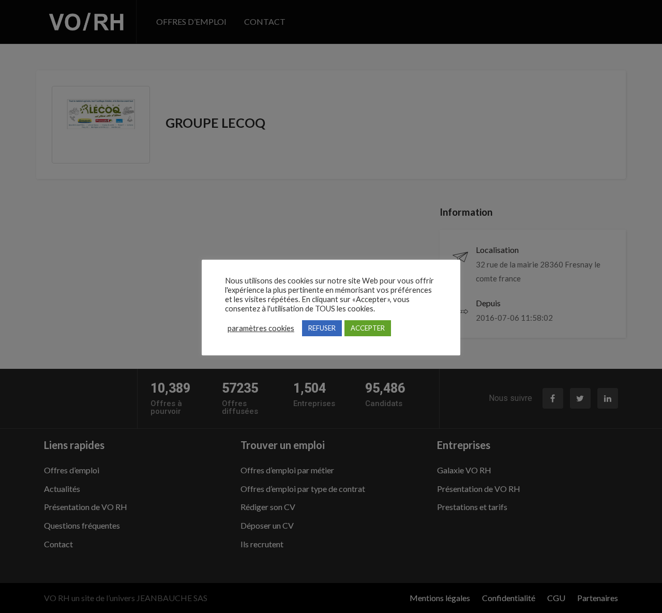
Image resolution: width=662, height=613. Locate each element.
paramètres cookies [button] (261, 328)
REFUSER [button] (322, 328)
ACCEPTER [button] (368, 328)
